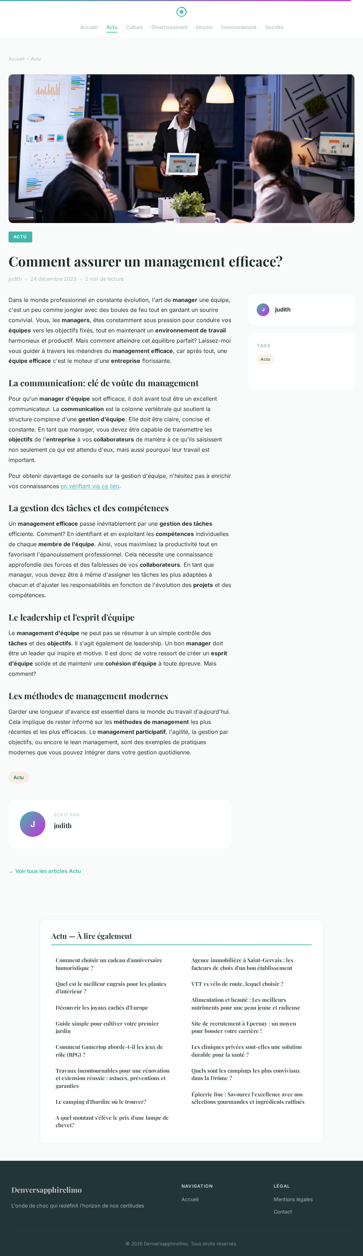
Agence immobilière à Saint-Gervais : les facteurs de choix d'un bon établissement (242, 964)
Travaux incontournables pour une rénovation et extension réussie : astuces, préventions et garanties (112, 1078)
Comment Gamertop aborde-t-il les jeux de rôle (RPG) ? (109, 1050)
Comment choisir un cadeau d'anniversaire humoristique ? (109, 964)
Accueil (89, 27)
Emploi (204, 27)
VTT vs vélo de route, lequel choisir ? (237, 983)
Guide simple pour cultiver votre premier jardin (107, 1027)
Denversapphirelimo (46, 1189)
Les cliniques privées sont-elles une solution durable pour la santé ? (246, 1050)
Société (274, 27)
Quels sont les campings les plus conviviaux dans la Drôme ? (245, 1074)
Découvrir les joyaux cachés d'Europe (102, 1007)
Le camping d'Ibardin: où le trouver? (101, 1101)
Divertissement (169, 27)
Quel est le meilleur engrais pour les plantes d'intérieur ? (111, 987)
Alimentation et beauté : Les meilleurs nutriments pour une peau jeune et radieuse (245, 1003)
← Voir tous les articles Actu (45, 871)
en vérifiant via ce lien (90, 486)
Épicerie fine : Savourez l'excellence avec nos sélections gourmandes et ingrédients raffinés (248, 1098)
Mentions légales (293, 1199)
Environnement (239, 27)
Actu (111, 27)
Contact (283, 1212)
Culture (134, 27)
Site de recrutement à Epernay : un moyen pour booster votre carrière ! (243, 1027)
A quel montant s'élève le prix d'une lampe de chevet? (112, 1121)
